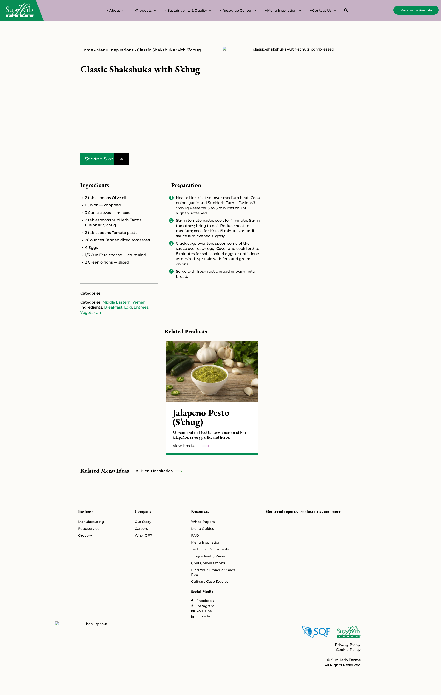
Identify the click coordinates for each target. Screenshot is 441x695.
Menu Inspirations (115, 50)
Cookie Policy (348, 649)
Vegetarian (90, 312)
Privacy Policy (348, 644)
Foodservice (88, 528)
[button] (122, 10)
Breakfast (113, 307)
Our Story (143, 521)
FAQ (195, 535)
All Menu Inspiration (155, 471)
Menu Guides (202, 528)
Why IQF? (143, 535)
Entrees (141, 307)
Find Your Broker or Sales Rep (213, 572)
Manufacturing (91, 521)
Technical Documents (210, 549)
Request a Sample (416, 10)
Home (86, 50)
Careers (141, 528)
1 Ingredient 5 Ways (208, 556)
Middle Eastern (116, 302)
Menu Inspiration (205, 542)
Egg (128, 307)
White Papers (203, 521)
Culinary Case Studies (210, 581)
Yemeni (140, 302)
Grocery (85, 535)
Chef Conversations (208, 563)
